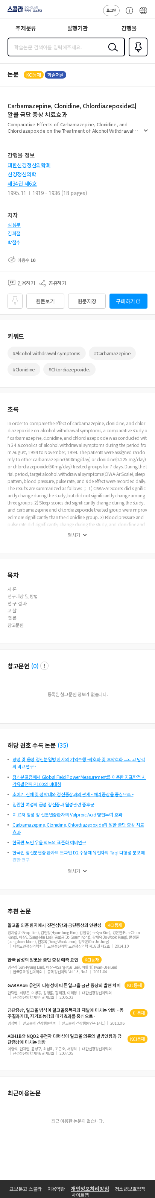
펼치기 (146, 133)
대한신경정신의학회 (29, 165)
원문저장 (87, 301)
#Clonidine (24, 369)
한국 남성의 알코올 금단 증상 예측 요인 (43, 960)
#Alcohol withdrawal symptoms (47, 353)
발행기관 (77, 28)
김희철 (14, 233)
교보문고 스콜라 (25, 1188)
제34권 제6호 (22, 183)
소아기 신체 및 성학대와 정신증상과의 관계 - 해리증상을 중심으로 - (72, 794)
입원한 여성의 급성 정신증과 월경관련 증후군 (53, 804)
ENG (143, 14)
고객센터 (127, 14)
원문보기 (45, 301)
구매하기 (125, 301)
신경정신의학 (22, 174)
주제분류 (25, 28)
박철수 (14, 242)
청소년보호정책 (130, 1188)
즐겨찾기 (136, 55)
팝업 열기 (44, 666)
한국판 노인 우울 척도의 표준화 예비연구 (49, 842)
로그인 (111, 10)
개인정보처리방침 (90, 1188)
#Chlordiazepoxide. (69, 369)
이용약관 (56, 1188)
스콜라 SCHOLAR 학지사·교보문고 (23, 11)
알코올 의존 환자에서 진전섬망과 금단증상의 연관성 (54, 925)
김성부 (14, 224)
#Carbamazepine (112, 353)
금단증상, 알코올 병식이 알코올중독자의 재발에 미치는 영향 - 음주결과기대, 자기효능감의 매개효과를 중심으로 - (65, 1013)
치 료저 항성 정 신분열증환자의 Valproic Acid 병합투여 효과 (67, 814)
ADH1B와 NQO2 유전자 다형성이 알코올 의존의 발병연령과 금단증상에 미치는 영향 (65, 1039)
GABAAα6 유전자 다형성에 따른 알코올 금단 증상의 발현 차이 (64, 985)
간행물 (129, 28)
